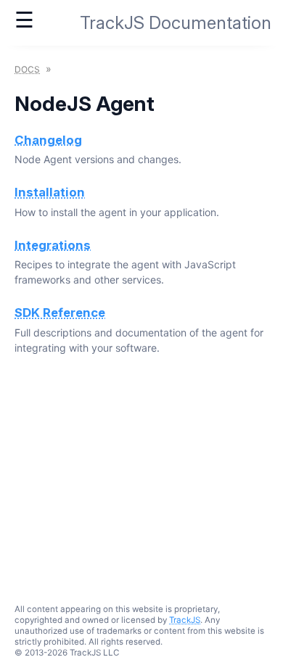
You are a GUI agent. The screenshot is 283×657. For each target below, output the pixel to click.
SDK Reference (60, 312)
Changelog (48, 140)
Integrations (53, 245)
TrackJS (184, 620)
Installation (50, 192)
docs (27, 69)
